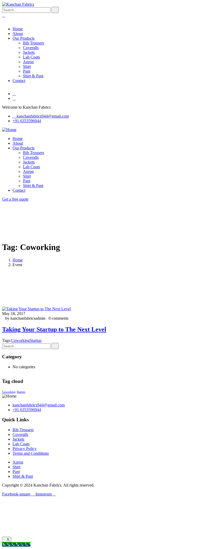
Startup (35, 340)
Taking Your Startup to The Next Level (54, 329)
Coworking (20, 340)
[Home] (9, 129)
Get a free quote (15, 199)
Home (18, 260)
